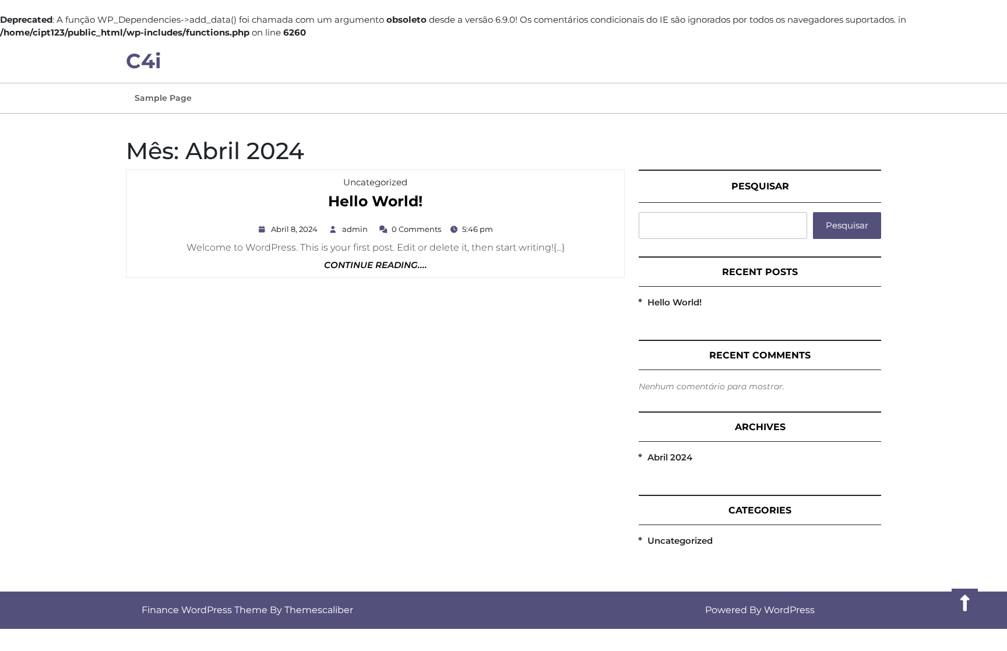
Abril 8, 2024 (296, 229)
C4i (143, 60)
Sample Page (163, 98)
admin (356, 229)
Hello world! (375, 202)
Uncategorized (375, 182)
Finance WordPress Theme (204, 609)
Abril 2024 (669, 457)
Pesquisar (760, 186)
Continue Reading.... (375, 265)
